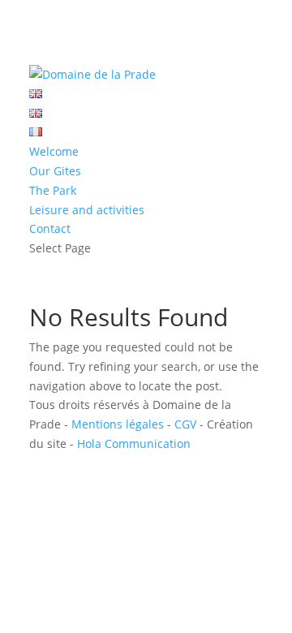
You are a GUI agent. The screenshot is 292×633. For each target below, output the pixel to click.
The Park (52, 190)
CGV (185, 424)
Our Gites (55, 171)
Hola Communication (134, 443)
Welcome (54, 151)
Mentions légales (117, 424)
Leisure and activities (86, 209)
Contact (50, 228)
